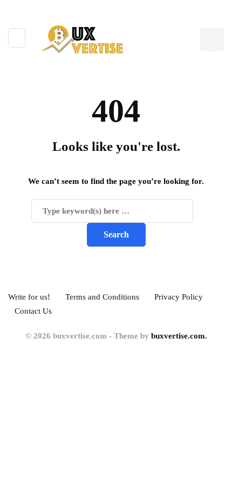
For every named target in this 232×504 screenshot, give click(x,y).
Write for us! (29, 297)
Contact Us (33, 311)
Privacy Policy (178, 297)
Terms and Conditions (102, 297)
